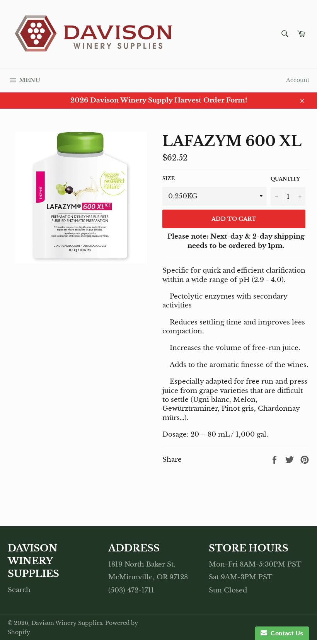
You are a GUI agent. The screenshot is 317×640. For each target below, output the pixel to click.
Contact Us (285, 633)
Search (19, 590)
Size (168, 178)
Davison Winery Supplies (66, 623)
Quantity (285, 179)
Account (297, 80)
